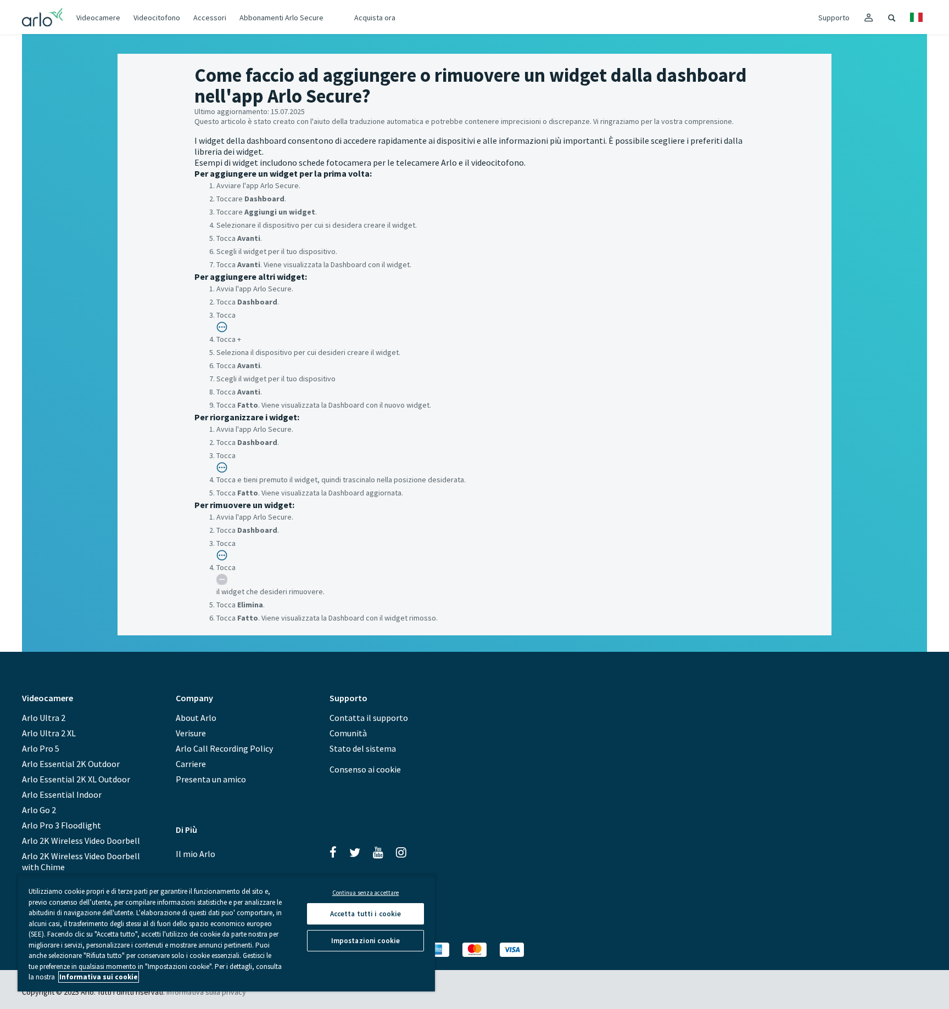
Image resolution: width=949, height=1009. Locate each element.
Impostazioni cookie (365, 940)
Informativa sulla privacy (206, 992)
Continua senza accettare (365, 893)
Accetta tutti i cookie (365, 913)
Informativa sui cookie (98, 977)
